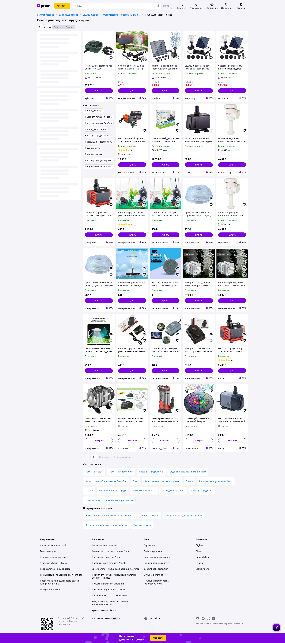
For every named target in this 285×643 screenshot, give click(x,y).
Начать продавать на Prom (106, 557)
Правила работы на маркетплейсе (109, 595)
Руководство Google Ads (104, 610)
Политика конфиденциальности (108, 589)
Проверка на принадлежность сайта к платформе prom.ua (59, 582)
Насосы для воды (94, 471)
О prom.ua (149, 545)
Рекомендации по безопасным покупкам (61, 574)
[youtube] (198, 618)
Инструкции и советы (51, 589)
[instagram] (208, 618)
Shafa (199, 551)
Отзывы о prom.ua (153, 574)
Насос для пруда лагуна (151, 471)
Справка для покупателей (53, 545)
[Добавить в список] (111, 57)
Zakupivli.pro (202, 568)
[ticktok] (214, 618)
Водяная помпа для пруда (112, 490)
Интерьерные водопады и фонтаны (183, 515)
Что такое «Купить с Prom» (53, 563)
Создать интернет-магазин (106, 551)
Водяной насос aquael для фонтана (188, 471)
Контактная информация (157, 557)
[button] (99, 90)
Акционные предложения (53, 557)
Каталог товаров (45, 14)
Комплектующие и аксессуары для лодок (106, 525)
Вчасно (199, 563)
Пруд (135, 481)
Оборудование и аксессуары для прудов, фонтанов (121, 14)
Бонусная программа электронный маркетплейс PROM (110, 603)
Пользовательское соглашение (108, 583)
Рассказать (158, 637)
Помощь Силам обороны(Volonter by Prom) (156, 582)
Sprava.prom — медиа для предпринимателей (116, 568)
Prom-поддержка (48, 551)
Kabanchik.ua (202, 557)
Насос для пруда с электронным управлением (109, 500)
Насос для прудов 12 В (143, 490)
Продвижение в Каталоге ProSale (109, 563)
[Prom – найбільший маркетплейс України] (43, 6)
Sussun (89, 490)
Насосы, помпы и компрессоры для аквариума (109, 515)
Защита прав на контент (156, 563)
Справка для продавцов (104, 545)
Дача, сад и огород (68, 14)
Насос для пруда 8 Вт (202, 490)
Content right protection (156, 568)
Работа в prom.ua (153, 551)
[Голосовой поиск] (158, 6)
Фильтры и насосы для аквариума (162, 481)
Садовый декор (90, 14)
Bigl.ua (199, 545)
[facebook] (203, 618)
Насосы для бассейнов (121, 471)
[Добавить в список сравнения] (111, 51)
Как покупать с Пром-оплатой (55, 568)
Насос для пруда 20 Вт (173, 490)
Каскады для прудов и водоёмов (215, 481)
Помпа (189, 481)
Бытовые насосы (142, 525)
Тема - (104, 618)
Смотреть (99, 440)
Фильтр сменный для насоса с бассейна (106, 481)
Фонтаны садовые (149, 515)
